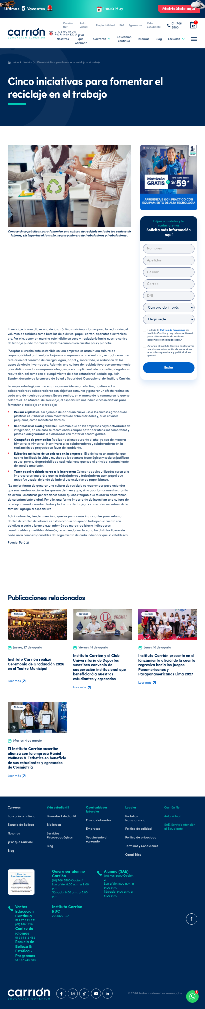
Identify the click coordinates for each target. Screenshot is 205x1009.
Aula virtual (84, 25)
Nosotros (63, 39)
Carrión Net (68, 25)
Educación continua (124, 39)
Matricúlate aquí (178, 9)
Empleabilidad (105, 25)
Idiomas (143, 39)
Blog (159, 39)
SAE (122, 25)
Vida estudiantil (153, 25)
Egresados (135, 25)
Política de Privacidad (172, 330)
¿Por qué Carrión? (81, 39)
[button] (102, 39)
